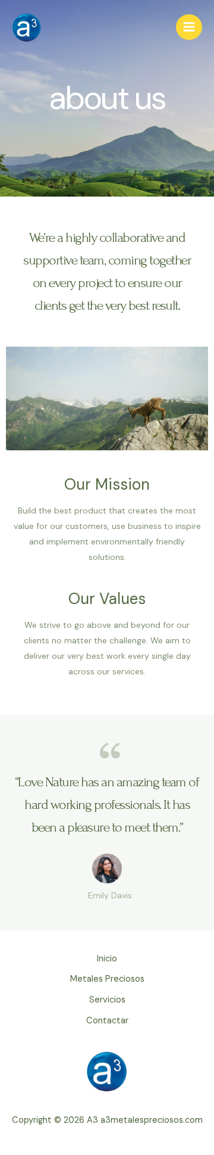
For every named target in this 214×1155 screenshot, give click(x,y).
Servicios (107, 999)
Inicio (107, 958)
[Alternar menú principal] (189, 27)
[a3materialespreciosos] (27, 27)
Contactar (107, 1020)
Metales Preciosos (107, 979)
